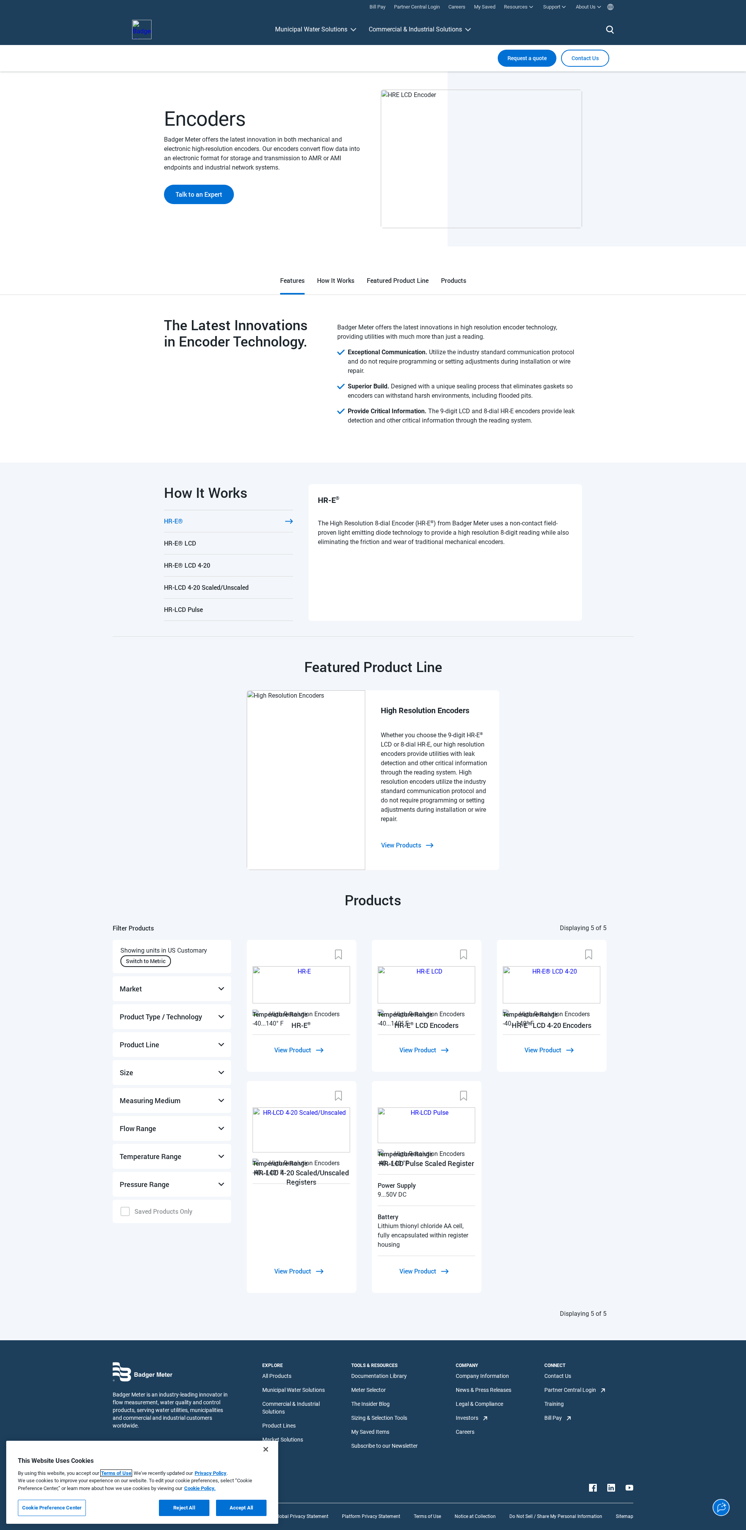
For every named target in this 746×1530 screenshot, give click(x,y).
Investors (467, 1418)
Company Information (482, 1376)
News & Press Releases (483, 1390)
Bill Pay (553, 1418)
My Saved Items (370, 1432)
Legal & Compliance (479, 1404)
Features (292, 280)
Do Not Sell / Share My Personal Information (555, 1516)
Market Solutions (282, 1439)
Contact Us (557, 1376)
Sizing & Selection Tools (379, 1418)
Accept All (241, 1508)
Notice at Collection (475, 1516)
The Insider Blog (370, 1404)
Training (554, 1404)
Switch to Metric (146, 961)
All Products (276, 1376)
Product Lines (279, 1426)
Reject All (184, 1508)
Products (453, 280)
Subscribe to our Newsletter (384, 1446)
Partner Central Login (570, 1390)
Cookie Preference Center (52, 1508)
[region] (142, 1482)
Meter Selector (368, 1390)
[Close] (265, 1449)
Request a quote (527, 58)
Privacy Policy (211, 1473)
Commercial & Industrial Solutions (415, 29)
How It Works (335, 280)
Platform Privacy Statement (371, 1516)
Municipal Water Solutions (311, 29)
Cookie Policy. (200, 1488)
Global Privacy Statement (301, 1516)
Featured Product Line (398, 280)
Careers (465, 1432)
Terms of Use (427, 1516)
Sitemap (624, 1516)
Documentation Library (379, 1376)
